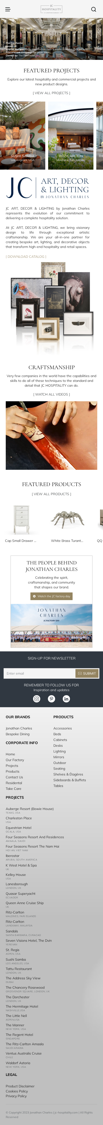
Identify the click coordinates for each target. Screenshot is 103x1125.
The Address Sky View (23, 978)
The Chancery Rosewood (25, 987)
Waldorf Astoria (18, 1063)
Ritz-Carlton (15, 912)
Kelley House (16, 874)
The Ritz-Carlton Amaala (25, 1044)
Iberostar (12, 856)
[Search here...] (94, 9)
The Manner (15, 1025)
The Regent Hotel (19, 1035)
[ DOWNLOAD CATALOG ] (26, 256)
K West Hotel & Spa (21, 865)
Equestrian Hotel (18, 828)
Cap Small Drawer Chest (21, 541)
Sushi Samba (16, 959)
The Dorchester (17, 997)
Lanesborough (17, 884)
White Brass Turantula (67, 541)
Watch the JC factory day (54, 596)
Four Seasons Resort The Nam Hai (32, 846)
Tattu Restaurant (19, 969)
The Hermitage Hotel (22, 1006)
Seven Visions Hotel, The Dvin (29, 940)
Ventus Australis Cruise (24, 1053)
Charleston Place (19, 818)
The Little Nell (16, 1016)
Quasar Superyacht (20, 893)
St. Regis (12, 950)
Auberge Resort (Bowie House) (30, 809)
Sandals (12, 931)
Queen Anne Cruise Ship (25, 903)
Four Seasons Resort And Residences (35, 837)
